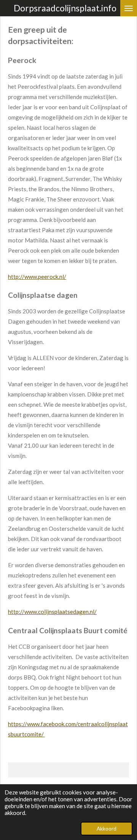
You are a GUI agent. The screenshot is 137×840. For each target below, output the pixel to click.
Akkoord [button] (106, 829)
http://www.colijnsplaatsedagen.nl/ (52, 611)
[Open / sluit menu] (128, 8)
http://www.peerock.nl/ (37, 276)
